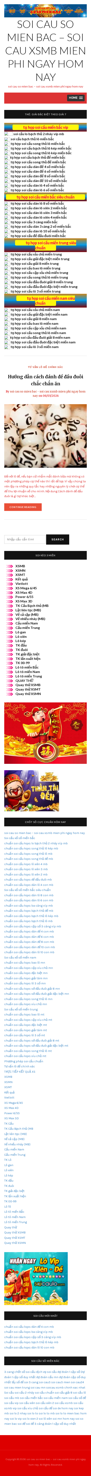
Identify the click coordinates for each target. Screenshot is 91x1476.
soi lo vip (16, 1419)
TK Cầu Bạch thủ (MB (32, 605)
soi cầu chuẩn (44, 1392)
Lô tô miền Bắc (27, 667)
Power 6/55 (24, 597)
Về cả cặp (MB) (27, 614)
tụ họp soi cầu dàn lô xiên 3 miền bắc (39, 213)
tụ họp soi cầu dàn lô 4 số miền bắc (37, 185)
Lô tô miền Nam (27, 672)
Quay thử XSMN (28, 694)
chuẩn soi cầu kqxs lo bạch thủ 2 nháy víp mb (36, 843)
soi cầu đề (45, 1408)
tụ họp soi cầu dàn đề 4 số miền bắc (38, 167)
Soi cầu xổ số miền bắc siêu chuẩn (27, 890)
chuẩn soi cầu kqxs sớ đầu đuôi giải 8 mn (32, 988)
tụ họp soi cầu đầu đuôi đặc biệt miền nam (43, 342)
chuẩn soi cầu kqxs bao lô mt (24, 1014)
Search (57, 539)
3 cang (9, 1372)
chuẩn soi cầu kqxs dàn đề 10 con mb (29, 947)
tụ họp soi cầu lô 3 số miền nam (35, 347)
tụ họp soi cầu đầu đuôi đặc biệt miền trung (44, 286)
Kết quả (21, 579)
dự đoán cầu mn (47, 1377)
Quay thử (10, 1227)
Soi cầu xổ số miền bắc (19, 838)
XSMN (20, 570)
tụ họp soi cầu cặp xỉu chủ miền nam (38, 328)
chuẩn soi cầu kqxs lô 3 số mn (25, 983)
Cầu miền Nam (26, 623)
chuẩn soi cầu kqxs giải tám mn (26, 978)
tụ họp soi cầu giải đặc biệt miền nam (39, 314)
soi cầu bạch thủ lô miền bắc (32, 139)
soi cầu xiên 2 (45, 1403)
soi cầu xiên (27, 1403)
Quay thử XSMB (28, 685)
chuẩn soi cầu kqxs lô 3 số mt (24, 1035)
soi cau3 (45, 1382)
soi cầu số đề (77, 1398)
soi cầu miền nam (56, 1398)
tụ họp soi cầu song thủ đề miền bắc (38, 162)
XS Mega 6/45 (26, 588)
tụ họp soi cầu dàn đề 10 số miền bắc (39, 181)
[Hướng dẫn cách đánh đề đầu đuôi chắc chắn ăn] (45, 435)
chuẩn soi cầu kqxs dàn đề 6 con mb (29, 937)
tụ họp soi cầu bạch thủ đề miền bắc (37, 157)
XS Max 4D (23, 592)
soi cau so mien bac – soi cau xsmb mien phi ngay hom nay (45, 50)
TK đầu (21, 645)
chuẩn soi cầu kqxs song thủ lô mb (28, 854)
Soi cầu (9, 1392)
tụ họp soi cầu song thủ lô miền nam (38, 333)
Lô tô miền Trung (28, 676)
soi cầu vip (11, 1403)
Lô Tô (7, 1206)
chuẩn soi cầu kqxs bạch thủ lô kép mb (31, 916)
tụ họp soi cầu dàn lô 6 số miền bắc (37, 190)
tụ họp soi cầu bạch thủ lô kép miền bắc (41, 148)
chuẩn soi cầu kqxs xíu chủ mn (25, 1004)
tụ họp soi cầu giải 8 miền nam (34, 319)
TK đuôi (21, 650)
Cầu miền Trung (27, 628)
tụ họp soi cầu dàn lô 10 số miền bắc (38, 231)
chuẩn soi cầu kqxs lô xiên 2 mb (26, 874)
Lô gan (20, 632)
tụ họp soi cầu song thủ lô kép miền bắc (41, 153)
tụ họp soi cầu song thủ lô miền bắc (38, 143)
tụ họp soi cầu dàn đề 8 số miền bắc (38, 176)
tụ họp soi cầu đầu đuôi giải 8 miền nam (40, 337)
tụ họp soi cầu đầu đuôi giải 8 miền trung (42, 282)
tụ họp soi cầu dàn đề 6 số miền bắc (38, 171)
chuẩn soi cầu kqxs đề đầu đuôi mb (28, 879)
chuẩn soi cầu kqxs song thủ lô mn (28, 999)
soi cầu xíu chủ (27, 1408)
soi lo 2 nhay (18, 1413)
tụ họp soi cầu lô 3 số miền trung (36, 291)
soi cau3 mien (60, 1382)
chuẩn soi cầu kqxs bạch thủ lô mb (28, 921)
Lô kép (20, 641)
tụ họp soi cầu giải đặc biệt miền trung (40, 259)
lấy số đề (17, 1382)
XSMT (20, 575)
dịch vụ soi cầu (46, 1372)
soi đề (21, 1424)
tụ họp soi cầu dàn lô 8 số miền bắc (37, 203)
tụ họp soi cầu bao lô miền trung (35, 268)
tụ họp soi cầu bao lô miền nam (34, 323)
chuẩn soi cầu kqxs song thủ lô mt (28, 1051)
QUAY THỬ (24, 680)
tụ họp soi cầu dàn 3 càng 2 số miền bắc (41, 226)
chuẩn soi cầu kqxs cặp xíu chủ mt (28, 1020)
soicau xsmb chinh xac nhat (65, 1387)
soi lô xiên (45, 1419)
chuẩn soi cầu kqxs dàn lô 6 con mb (28, 900)
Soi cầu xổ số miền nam (20, 957)
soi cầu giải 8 (63, 1392)
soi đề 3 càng (35, 1424)
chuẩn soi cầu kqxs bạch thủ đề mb (28, 911)
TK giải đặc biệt (27, 654)
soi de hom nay (63, 1408)
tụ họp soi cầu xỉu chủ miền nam (35, 310)
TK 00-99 (22, 663)
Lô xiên (21, 636)
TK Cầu (9, 1123)
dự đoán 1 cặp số (68, 1372)
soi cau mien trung (17, 1387)
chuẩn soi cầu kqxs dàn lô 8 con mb (29, 895)
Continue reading (26, 508)
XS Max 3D (23, 601)
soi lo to (32, 1413)
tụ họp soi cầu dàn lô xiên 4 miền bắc (39, 217)
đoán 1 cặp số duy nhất (60, 1424)
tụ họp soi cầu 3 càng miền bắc (34, 222)
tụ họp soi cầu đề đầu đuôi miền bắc (38, 236)
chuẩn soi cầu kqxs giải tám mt (25, 1030)
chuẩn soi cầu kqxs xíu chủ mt (25, 1056)
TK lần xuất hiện (27, 658)
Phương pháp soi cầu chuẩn (23, 1061)
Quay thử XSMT (28, 689)
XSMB (20, 566)
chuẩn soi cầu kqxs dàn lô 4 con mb (28, 885)
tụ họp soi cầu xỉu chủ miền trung (36, 254)
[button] (76, 98)
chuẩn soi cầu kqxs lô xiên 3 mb (26, 869)
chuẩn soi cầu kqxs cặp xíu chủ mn (28, 968)
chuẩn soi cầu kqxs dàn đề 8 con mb (29, 942)
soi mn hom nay (64, 1419)
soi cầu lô (79, 1392)
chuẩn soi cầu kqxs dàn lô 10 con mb (29, 952)
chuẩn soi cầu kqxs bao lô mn (24, 962)
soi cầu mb (11, 1398)
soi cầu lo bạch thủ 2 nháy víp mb (38, 134)
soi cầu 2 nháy (24, 1392)
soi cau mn (38, 1387)
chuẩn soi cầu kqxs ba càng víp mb (28, 905)
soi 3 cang (31, 1382)
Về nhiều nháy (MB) (30, 619)
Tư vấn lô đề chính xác (45, 367)
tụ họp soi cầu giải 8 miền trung (35, 263)
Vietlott (21, 583)
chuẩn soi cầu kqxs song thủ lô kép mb (31, 848)
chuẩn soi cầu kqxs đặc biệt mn (26, 973)
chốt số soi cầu (24, 1372)
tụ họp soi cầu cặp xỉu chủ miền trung (39, 273)
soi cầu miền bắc (31, 1398)
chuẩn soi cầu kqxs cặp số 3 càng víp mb (32, 926)
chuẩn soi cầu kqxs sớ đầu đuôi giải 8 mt (31, 1040)
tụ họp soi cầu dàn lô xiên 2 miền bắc (39, 208)
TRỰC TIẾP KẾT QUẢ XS (19, 1072)
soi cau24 (77, 1382)
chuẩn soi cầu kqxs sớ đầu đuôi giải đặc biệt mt (36, 1045)
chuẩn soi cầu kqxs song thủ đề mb (28, 859)
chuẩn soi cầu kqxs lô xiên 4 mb (26, 864)
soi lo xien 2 (30, 1419)
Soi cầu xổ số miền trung (21, 1009)
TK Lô (7, 1160)
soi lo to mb (47, 1413)
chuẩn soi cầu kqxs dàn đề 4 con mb (29, 931)
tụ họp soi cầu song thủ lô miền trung (39, 277)
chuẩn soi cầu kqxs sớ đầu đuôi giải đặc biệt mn (36, 994)
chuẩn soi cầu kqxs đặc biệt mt (25, 1025)
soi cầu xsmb (64, 1403)
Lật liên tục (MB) (28, 610)
